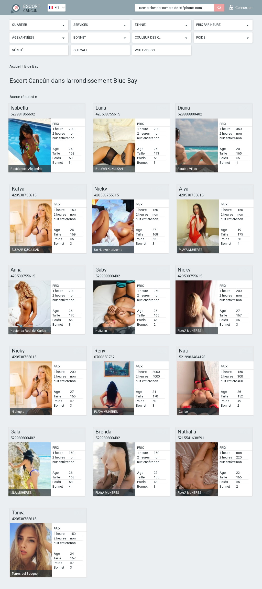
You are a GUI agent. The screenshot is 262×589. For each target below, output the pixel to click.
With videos (145, 50)
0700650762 (104, 357)
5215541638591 (191, 438)
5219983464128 (192, 357)
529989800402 (190, 114)
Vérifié (17, 50)
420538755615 (107, 114)
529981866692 (22, 114)
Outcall (80, 50)
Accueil (15, 66)
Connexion (244, 8)
